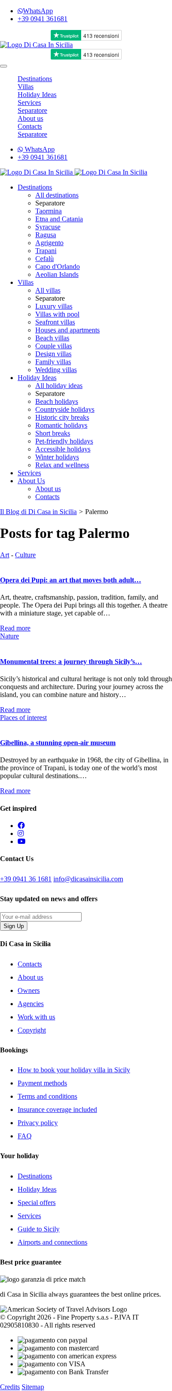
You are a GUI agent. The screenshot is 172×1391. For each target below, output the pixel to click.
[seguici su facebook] (21, 825)
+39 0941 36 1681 (26, 879)
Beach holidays (56, 401)
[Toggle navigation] (3, 66)
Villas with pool (57, 314)
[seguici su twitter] (21, 833)
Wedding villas (56, 369)
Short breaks (52, 433)
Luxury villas (53, 306)
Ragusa (45, 235)
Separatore (32, 110)
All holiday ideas (58, 385)
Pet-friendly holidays (64, 441)
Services (29, 102)
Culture (25, 555)
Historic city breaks (62, 417)
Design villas (53, 354)
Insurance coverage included (57, 1109)
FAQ (25, 1136)
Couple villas (53, 346)
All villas (47, 290)
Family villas (53, 361)
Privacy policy (38, 1122)
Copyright (32, 1030)
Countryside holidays (64, 409)
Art (4, 555)
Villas (26, 86)
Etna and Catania (59, 219)
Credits (10, 1387)
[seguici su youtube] (22, 841)
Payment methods (42, 1083)
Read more (15, 628)
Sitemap (33, 1387)
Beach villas (52, 338)
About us (30, 118)
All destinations (57, 195)
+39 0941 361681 (42, 18)
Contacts (30, 126)
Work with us (36, 1017)
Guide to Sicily (39, 1229)
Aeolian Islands (57, 274)
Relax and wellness (62, 465)
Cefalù (44, 258)
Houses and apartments (67, 330)
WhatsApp (38, 11)
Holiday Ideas (37, 94)
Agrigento (49, 242)
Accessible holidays (62, 449)
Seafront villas (55, 322)
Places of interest (23, 717)
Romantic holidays (61, 425)
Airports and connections (52, 1242)
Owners (29, 990)
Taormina (48, 211)
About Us (31, 481)
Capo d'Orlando (57, 266)
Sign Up (14, 926)
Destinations (35, 78)
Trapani (45, 250)
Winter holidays (57, 457)
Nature (9, 636)
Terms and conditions (47, 1096)
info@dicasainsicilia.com (88, 879)
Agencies (31, 1003)
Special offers (37, 1202)
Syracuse (47, 227)
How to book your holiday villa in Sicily (74, 1070)
